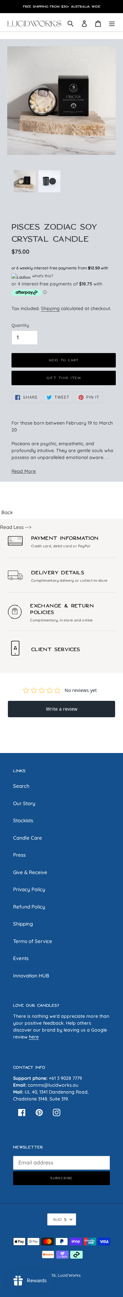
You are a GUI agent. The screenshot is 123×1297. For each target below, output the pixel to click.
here (34, 1036)
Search (21, 786)
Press (19, 855)
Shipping (50, 308)
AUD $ (59, 1219)
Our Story (24, 803)
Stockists (23, 820)
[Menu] (112, 23)
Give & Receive (30, 872)
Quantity (20, 325)
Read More (23, 471)
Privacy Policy (29, 889)
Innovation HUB (31, 976)
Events (21, 958)
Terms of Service (32, 941)
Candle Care (27, 838)
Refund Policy (29, 907)
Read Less (12, 527)
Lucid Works (69, 1275)
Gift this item (64, 378)
